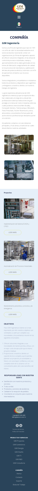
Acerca (19, 473)
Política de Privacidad (18, 431)
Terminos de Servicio (18, 429)
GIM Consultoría (19, 463)
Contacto (19, 477)
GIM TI (19, 456)
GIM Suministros (19, 445)
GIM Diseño (19, 452)
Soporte (19, 481)
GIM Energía (19, 448)
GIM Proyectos (19, 441)
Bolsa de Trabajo (19, 485)
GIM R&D (19, 459)
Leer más (13, 232)
